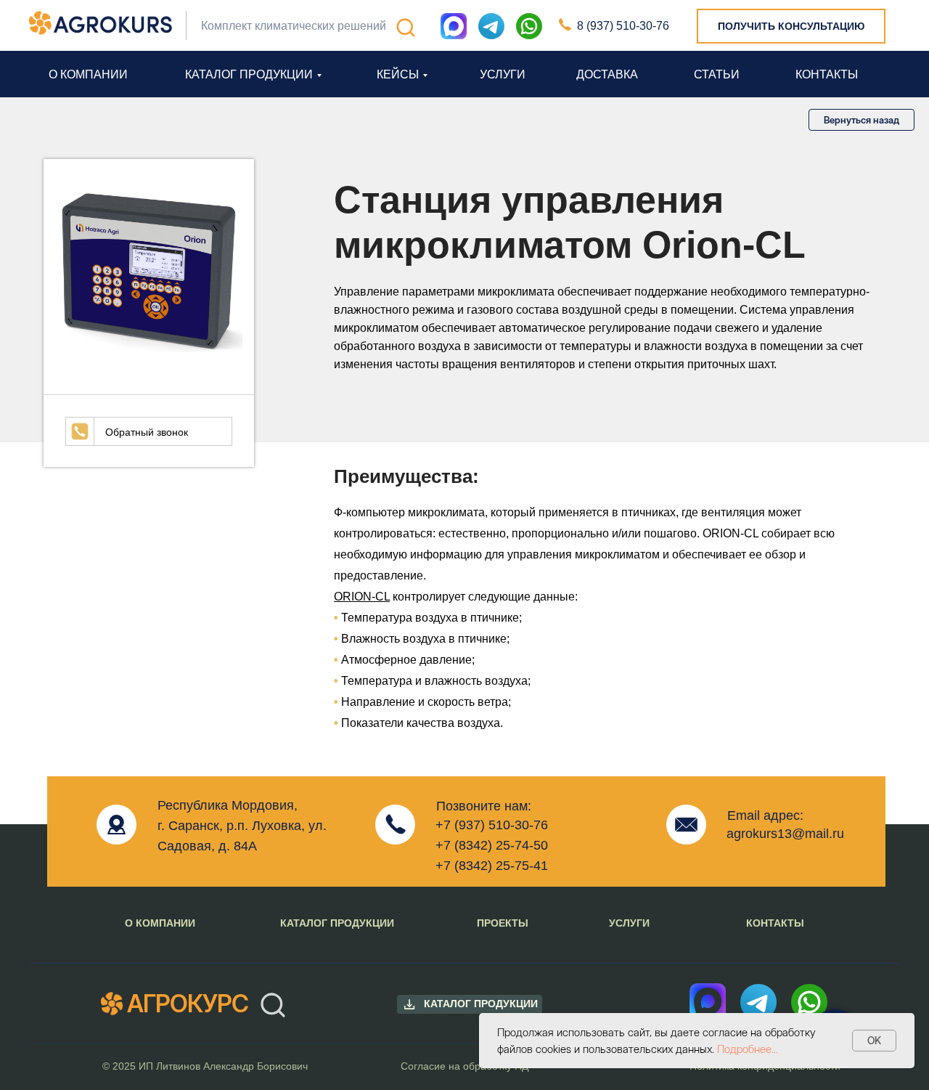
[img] (529, 26)
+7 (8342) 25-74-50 (491, 845)
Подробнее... (747, 1049)
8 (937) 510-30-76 (623, 26)
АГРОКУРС (187, 1003)
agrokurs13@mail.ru (785, 833)
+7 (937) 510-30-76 (491, 825)
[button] (791, 26)
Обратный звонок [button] (146, 432)
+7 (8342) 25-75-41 (491, 865)
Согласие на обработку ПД (464, 1066)
